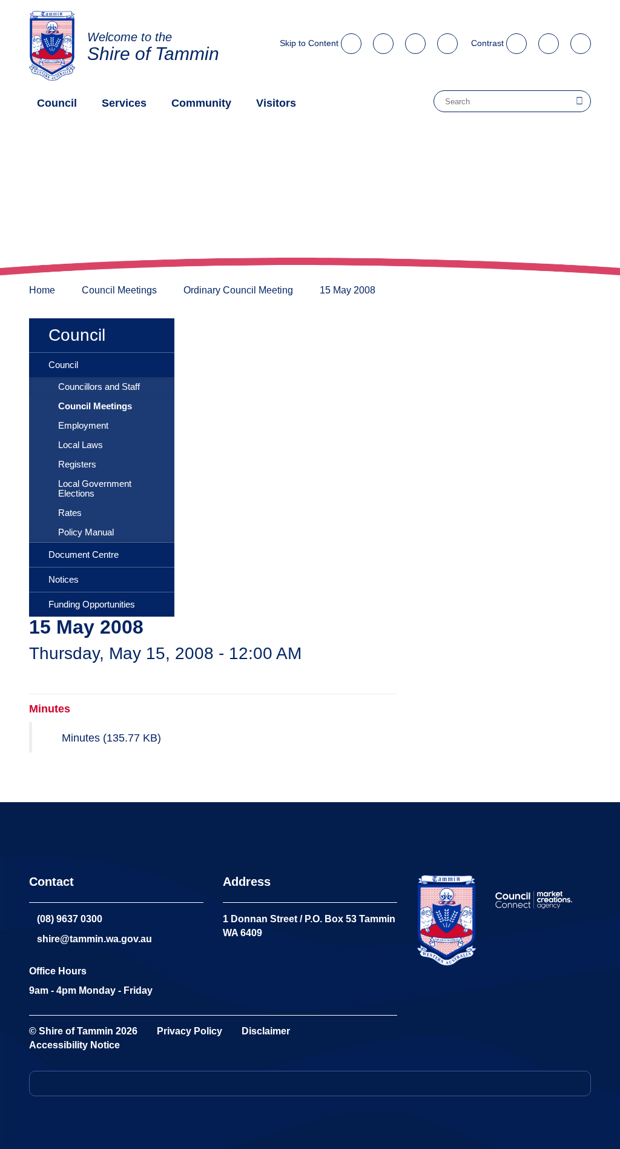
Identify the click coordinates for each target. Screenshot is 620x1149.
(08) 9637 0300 (69, 919)
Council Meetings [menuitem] (95, 406)
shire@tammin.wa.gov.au (94, 939)
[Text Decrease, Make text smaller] (580, 40)
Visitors (276, 103)
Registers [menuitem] (77, 464)
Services (124, 103)
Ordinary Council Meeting (238, 290)
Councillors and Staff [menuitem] (99, 387)
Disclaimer (266, 1031)
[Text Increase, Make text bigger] (549, 40)
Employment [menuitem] (83, 425)
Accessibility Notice (74, 1045)
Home (42, 290)
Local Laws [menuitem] (80, 445)
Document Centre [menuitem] (83, 555)
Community (201, 103)
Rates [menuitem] (70, 513)
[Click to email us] (415, 40)
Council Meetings (119, 290)
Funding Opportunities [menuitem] (91, 604)
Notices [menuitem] (63, 580)
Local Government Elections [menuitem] (94, 488)
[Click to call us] (383, 40)
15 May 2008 (347, 290)
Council (57, 103)
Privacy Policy (189, 1031)
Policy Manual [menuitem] (86, 532)
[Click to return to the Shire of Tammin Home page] (447, 920)
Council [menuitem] (76, 335)
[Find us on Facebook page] (447, 40)
